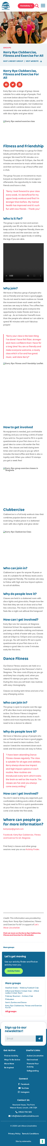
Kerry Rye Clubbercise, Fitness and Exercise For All (23, 1006)
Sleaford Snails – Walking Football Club (22, 987)
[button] (37, 5)
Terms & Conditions (30, 1133)
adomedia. (26, 1141)
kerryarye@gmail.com (13, 829)
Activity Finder (32, 849)
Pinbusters (9, 999)
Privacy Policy (14, 1133)
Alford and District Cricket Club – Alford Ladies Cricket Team (22, 992)
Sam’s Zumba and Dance (15, 1002)
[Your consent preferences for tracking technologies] (42, 1141)
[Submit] (39, 1038)
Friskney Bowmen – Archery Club (19, 996)
